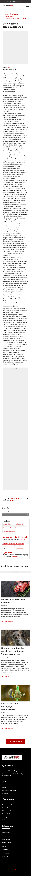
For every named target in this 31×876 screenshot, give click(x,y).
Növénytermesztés (7, 836)
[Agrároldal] (8, 5)
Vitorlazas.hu (5, 820)
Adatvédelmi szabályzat (9, 790)
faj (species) (7, 552)
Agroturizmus (6, 853)
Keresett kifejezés (7, 512)
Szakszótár (22, 528)
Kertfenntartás (6, 839)
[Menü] (27, 6)
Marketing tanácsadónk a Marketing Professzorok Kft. (12, 775)
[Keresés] (28, 515)
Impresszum (5, 793)
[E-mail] (14, 499)
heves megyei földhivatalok (14, 537)
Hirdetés (16, 32)
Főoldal (5, 14)
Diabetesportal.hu (7, 811)
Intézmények (7, 524)
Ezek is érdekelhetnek (14, 566)
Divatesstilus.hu (6, 814)
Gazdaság (5, 849)
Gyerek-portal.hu (7, 817)
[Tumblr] (19, 499)
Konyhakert (5, 856)
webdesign (14, 771)
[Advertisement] (15, 48)
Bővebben (23, 539)
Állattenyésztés (6, 843)
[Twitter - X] (16, 499)
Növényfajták (18, 524)
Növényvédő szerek (9, 528)
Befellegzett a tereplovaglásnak (13, 1)
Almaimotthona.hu (7, 805)
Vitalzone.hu (5, 808)
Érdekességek (14, 14)
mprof (10, 67)
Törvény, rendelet (9, 532)
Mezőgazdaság (6, 832)
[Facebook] (12, 499)
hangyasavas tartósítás (13, 544)
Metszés (4, 846)
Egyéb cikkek (9, 16)
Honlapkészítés (6, 771)
